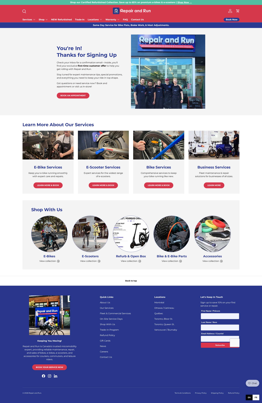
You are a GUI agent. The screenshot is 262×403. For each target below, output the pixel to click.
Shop (41, 19)
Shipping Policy (217, 393)
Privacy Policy (201, 393)
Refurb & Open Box (131, 256)
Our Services (107, 308)
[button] (238, 11)
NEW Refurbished (61, 19)
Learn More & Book (48, 185)
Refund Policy (107, 335)
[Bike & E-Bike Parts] (172, 234)
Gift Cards (105, 340)
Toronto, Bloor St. (163, 319)
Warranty (110, 19)
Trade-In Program (109, 330)
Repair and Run (35, 393)
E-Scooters (90, 256)
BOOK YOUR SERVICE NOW (49, 367)
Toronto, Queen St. (164, 324)
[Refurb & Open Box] (131, 234)
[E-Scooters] (90, 234)
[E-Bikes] (49, 234)
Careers (104, 351)
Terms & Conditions (183, 393)
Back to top (131, 281)
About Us (105, 302)
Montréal (159, 302)
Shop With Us (107, 324)
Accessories (212, 256)
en (249, 397)
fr (256, 397)
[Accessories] (212, 234)
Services (27, 19)
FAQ (125, 19)
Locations (93, 19)
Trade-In (79, 19)
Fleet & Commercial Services (115, 313)
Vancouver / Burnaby (165, 330)
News (103, 346)
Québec (158, 313)
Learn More (214, 185)
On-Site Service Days (111, 319)
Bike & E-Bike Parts (172, 256)
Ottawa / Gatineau (164, 308)
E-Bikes (49, 256)
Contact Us (137, 19)
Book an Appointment (73, 95)
